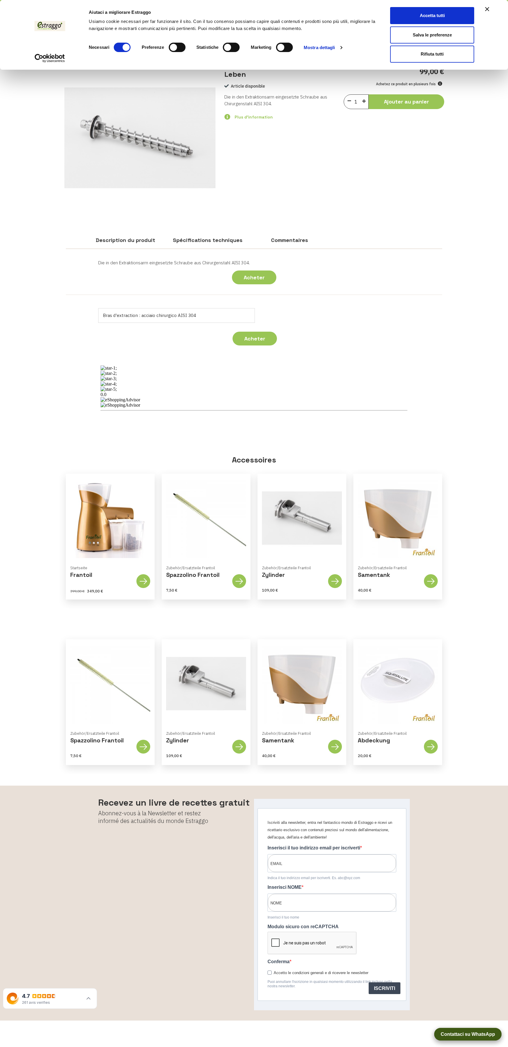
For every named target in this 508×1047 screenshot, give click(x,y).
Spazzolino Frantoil (193, 575)
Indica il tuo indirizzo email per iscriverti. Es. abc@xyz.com (314, 878)
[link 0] (50, 58)
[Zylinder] (302, 518)
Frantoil (81, 575)
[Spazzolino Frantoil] (206, 518)
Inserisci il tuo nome (283, 917)
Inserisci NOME (285, 887)
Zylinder (273, 575)
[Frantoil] (110, 518)
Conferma (279, 961)
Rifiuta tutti (432, 53)
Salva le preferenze (432, 34)
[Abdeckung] (398, 684)
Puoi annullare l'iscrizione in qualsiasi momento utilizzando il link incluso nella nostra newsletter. (330, 984)
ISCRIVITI (384, 988)
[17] (365, 100)
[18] (349, 101)
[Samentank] (398, 518)
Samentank (374, 575)
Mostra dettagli (319, 47)
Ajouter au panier (406, 101)
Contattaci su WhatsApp (468, 1034)
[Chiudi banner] (487, 9)
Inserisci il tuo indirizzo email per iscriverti (314, 848)
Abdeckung (374, 740)
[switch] (177, 47)
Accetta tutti (432, 15)
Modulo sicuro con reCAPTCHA (303, 926)
